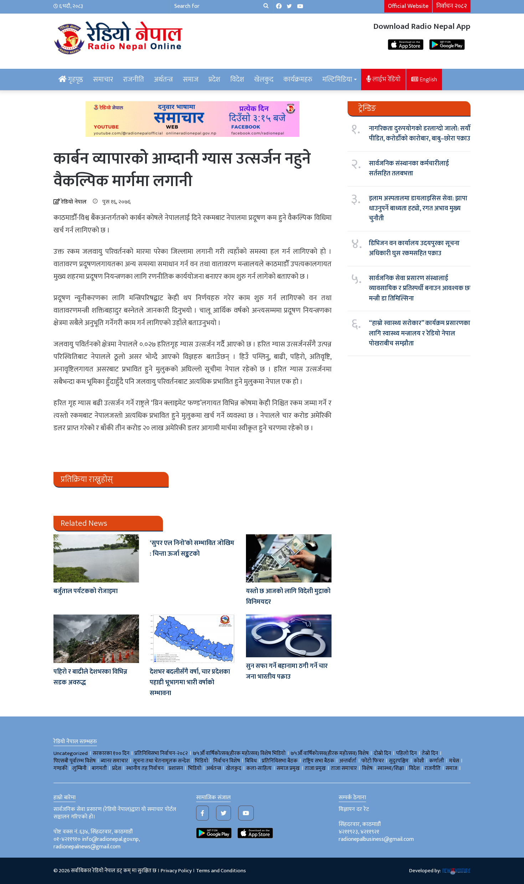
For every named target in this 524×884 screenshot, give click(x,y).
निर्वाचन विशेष (226, 761)
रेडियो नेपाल (74, 202)
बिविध (251, 761)
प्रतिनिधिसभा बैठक (280, 761)
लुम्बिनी (79, 768)
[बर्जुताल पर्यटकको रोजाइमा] (96, 558)
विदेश (237, 79)
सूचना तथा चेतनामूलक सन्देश (161, 761)
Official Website (408, 6)
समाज (191, 79)
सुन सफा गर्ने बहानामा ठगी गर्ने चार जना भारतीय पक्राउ (287, 671)
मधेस (454, 761)
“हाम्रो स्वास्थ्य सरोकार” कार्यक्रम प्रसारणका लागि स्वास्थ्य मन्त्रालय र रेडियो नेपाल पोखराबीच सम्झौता (419, 333)
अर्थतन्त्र (163, 79)
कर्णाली (436, 761)
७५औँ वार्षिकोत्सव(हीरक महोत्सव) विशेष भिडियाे (239, 753)
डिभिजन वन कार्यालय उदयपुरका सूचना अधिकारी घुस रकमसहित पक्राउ (414, 248)
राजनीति (133, 79)
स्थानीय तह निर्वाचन (145, 768)
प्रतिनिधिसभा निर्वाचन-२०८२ (161, 753)
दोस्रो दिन (382, 753)
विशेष (367, 768)
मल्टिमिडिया (337, 79)
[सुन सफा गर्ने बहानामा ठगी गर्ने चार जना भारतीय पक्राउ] (289, 636)
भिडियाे (201, 761)
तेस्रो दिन (430, 753)
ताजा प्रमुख (315, 768)
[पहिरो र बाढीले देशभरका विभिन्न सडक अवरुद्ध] (96, 639)
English (427, 79)
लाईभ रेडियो (386, 79)
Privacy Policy (176, 870)
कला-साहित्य (259, 768)
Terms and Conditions (221, 870)
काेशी (418, 761)
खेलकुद (263, 79)
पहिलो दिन (406, 753)
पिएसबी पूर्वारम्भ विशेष (74, 761)
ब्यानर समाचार (114, 761)
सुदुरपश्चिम (399, 761)
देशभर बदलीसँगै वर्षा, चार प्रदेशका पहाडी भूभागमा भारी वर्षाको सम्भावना (190, 683)
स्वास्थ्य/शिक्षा (390, 768)
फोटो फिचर (372, 761)
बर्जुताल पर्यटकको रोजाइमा (85, 591)
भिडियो (194, 768)
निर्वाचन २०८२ (451, 6)
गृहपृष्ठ (75, 79)
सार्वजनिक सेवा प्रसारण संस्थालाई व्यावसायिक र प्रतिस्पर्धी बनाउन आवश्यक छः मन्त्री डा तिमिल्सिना (420, 288)
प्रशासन (176, 768)
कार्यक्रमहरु (297, 79)
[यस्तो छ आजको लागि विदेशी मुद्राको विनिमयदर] (289, 558)
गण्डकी (60, 768)
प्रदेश (214, 79)
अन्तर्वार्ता (347, 761)
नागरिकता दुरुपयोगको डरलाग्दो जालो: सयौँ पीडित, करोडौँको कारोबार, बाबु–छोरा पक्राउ (420, 133)
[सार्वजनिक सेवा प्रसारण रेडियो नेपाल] (119, 37)
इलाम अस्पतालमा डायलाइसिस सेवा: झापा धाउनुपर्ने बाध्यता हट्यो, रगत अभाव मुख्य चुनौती (418, 208)
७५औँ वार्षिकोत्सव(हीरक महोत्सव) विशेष (330, 753)
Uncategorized (70, 753)
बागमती (99, 768)
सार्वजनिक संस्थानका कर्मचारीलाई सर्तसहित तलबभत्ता (409, 168)
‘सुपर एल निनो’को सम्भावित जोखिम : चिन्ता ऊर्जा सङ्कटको (192, 548)
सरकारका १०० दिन (111, 753)
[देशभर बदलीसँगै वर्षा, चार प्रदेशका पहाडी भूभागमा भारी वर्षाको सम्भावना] (192, 639)
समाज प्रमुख (288, 768)
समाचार (103, 79)
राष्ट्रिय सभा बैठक (318, 761)
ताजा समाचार (344, 768)
